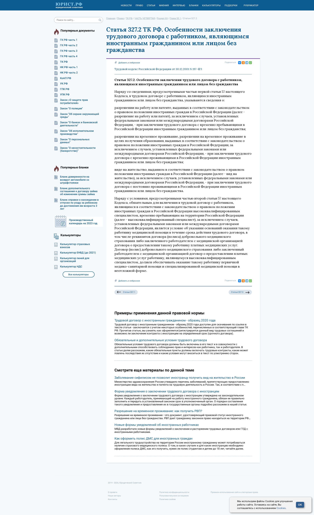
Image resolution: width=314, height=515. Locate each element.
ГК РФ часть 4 (68, 56)
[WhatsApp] (250, 62)
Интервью (179, 5)
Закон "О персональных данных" (74, 141)
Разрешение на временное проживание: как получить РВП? (158, 411)
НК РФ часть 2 (69, 72)
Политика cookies (167, 499)
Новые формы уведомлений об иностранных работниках (156, 425)
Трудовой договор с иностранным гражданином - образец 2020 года (164, 320)
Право (139, 5)
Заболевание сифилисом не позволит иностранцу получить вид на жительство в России (179, 377)
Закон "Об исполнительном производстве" (77, 132)
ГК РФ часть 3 (68, 50)
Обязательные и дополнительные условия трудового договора (160, 340)
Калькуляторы (211, 5)
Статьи (151, 5)
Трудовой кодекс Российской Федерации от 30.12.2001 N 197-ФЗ (158, 69)
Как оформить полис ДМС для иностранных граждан (153, 438)
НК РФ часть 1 (69, 67)
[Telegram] (246, 62)
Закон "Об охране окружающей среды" (79, 115)
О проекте (112, 492)
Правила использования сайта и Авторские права (234, 492)
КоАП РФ (65, 78)
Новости (126, 5)
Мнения (164, 5)
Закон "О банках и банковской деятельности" (78, 124)
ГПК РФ (64, 89)
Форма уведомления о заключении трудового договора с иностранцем (166, 391)
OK (300, 504)
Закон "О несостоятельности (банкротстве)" (78, 149)
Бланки (193, 5)
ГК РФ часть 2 (68, 45)
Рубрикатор (251, 5)
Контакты (112, 499)
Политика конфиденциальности (174, 492)
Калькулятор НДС (71, 266)
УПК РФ (65, 94)
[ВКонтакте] (239, 62)
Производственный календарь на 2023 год (83, 221)
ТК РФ (64, 61)
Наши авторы (114, 496)
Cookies (281, 508)
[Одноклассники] (243, 62)
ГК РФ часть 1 (68, 39)
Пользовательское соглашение (174, 496)
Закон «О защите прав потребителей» (74, 101)
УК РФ (64, 83)
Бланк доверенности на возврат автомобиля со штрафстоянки (74, 179)
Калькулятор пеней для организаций (74, 260)
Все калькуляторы (78, 274)
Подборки (231, 5)
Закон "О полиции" (71, 108)
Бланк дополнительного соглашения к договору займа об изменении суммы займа (78, 191)
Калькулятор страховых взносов (75, 246)
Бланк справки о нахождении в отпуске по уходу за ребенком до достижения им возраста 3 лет (79, 204)
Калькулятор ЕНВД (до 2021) (78, 252)
